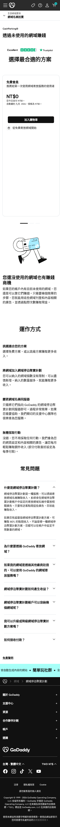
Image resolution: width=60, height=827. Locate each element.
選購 (5, 737)
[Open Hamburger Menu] (4, 5)
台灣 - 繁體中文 (12, 764)
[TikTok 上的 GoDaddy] (22, 773)
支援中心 (8, 703)
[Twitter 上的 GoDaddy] (30, 773)
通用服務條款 (39, 820)
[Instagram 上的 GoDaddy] (13, 773)
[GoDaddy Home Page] (16, 750)
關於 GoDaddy (11, 694)
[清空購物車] (54, 5)
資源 (5, 712)
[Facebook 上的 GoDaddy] (5, 773)
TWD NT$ (47, 764)
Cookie (43, 785)
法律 (16, 785)
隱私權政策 (29, 785)
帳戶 (5, 729)
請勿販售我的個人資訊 (30, 791)
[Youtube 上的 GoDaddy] (38, 773)
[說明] (40, 5)
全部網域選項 (14, 13)
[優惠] (33, 5)
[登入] (47, 5)
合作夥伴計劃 (11, 720)
